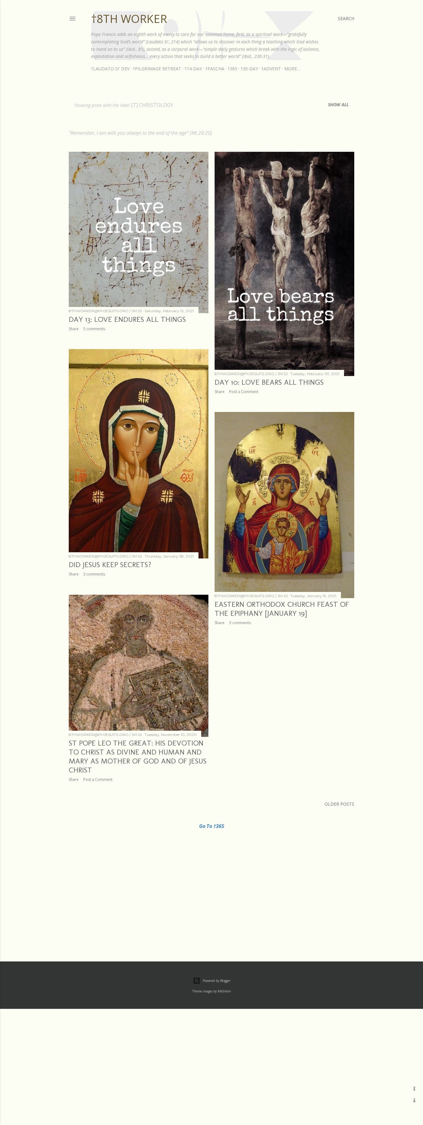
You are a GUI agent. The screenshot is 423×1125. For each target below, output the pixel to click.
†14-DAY (193, 69)
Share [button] (74, 328)
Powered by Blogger (216, 980)
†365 (232, 69)
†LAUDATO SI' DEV (110, 69)
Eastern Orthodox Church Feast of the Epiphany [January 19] (282, 609)
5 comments (94, 328)
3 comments (94, 574)
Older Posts (339, 804)
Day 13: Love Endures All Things (127, 319)
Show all (338, 104)
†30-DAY (249, 69)
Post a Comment (243, 391)
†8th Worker (129, 18)
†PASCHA (214, 69)
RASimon (224, 991)
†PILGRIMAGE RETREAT (157, 69)
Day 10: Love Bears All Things (269, 382)
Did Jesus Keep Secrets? (110, 564)
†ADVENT (271, 69)
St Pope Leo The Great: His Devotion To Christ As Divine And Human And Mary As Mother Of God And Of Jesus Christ (138, 756)
